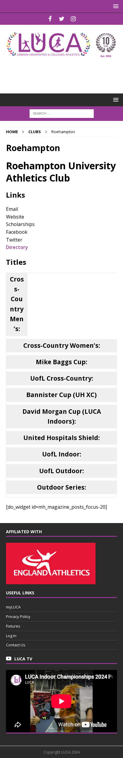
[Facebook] (50, 19)
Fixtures (13, 626)
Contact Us (15, 645)
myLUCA (13, 607)
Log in (11, 635)
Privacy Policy (18, 616)
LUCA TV (23, 659)
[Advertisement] (64, 71)
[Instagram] (73, 19)
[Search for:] (62, 113)
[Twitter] (61, 19)
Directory (17, 247)
